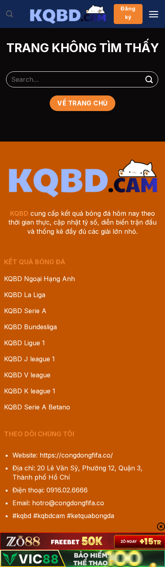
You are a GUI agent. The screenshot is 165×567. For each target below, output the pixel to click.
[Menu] (153, 14)
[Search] (9, 14)
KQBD (19, 213)
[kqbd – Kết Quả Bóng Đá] (68, 14)
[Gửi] (149, 79)
